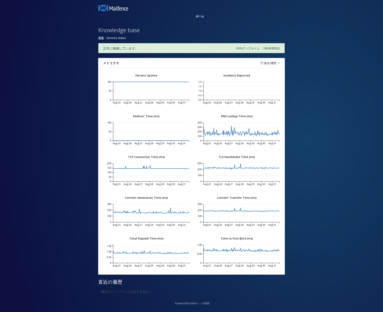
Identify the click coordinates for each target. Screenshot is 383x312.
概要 (101, 38)
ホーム (200, 16)
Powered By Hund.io (186, 303)
